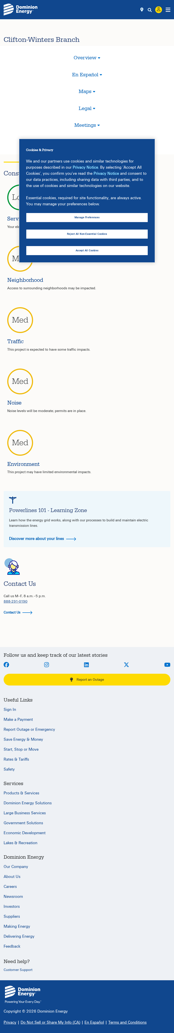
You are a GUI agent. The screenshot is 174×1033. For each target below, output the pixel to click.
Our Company (16, 866)
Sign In (10, 709)
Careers (10, 886)
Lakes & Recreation (20, 843)
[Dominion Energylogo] (21, 10)
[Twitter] (126, 665)
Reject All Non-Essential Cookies (87, 233)
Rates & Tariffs (16, 759)
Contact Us (12, 612)
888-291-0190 (15, 601)
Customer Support (18, 970)
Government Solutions (23, 823)
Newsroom (13, 896)
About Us (12, 876)
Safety (9, 769)
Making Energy (17, 926)
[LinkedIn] (86, 665)
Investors (12, 906)
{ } (23, 994)
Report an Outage (90, 680)
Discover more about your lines (37, 538)
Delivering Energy (19, 936)
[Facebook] (6, 665)
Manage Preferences (87, 217)
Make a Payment (18, 719)
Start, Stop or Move (21, 749)
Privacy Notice (85, 167)
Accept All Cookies (87, 250)
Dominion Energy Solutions (28, 803)
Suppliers (12, 916)
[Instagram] (46, 665)
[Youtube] (167, 665)
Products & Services (21, 793)
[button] (87, 61)
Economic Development (25, 833)
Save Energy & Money (23, 739)
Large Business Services (25, 813)
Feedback (12, 946)
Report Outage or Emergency (29, 729)
